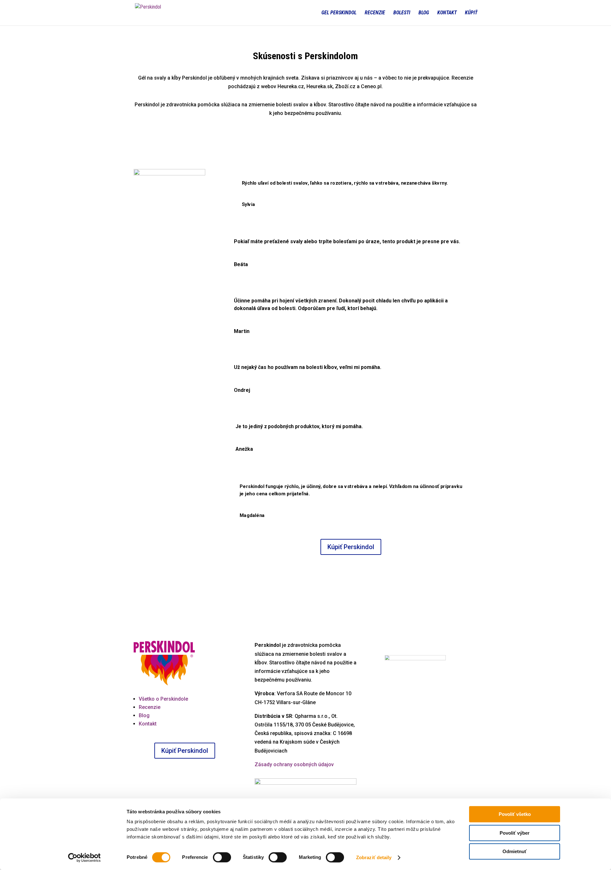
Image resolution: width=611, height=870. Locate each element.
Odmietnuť (514, 851)
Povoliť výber (515, 833)
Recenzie (375, 13)
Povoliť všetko (515, 814)
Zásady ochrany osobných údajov (294, 764)
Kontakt (447, 13)
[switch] (222, 857)
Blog (423, 13)
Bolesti (401, 13)
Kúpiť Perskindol (350, 547)
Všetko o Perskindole (163, 699)
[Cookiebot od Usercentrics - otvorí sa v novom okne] (84, 857)
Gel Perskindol (338, 13)
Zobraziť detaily (374, 857)
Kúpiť (471, 13)
